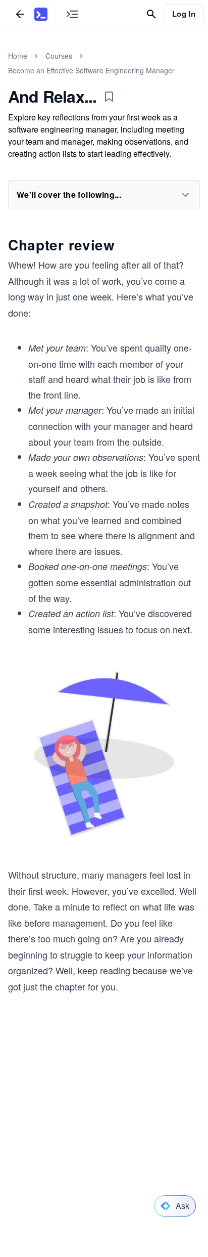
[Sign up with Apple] (86, 1159)
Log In (183, 13)
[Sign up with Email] (157, 1159)
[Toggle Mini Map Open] (72, 14)
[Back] (20, 14)
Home (17, 56)
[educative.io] (40, 14)
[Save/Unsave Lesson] (109, 97)
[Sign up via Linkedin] (121, 1159)
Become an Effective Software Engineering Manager (91, 70)
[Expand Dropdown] (185, 195)
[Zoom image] (104, 755)
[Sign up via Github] (51, 1159)
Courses (58, 56)
